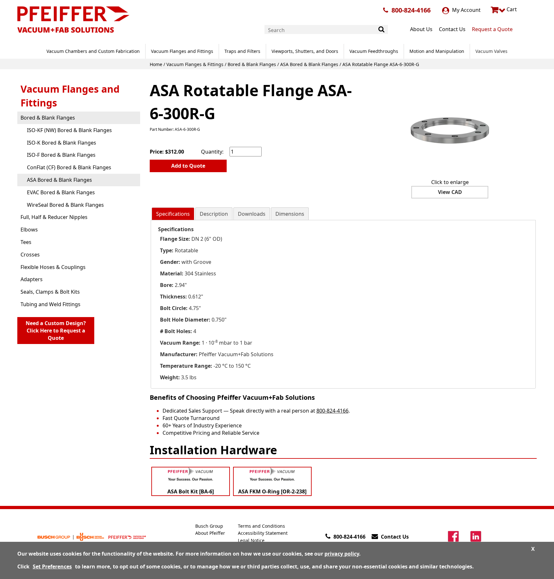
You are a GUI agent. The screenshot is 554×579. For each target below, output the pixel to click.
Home (156, 64)
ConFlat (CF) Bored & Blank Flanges (69, 167)
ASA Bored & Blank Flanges (309, 64)
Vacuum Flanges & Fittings (194, 64)
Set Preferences (52, 566)
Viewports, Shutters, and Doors (305, 51)
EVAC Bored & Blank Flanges (61, 192)
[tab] (173, 214)
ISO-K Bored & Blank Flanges (61, 142)
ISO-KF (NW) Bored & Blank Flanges (69, 130)
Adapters (32, 279)
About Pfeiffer (210, 533)
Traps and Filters (242, 51)
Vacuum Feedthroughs (373, 51)
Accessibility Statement (263, 533)
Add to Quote (188, 165)
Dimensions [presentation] (289, 213)
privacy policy (341, 553)
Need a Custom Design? (56, 330)
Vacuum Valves (491, 51)
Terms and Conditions (261, 526)
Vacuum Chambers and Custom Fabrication (93, 51)
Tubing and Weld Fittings (50, 304)
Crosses (30, 254)
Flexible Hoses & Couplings (53, 267)
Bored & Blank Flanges (252, 64)
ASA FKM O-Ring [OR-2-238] (272, 491)
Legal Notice (251, 540)
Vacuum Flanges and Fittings (182, 51)
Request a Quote (492, 29)
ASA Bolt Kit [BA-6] (190, 491)
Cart (511, 9)
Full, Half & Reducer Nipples (54, 217)
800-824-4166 (411, 10)
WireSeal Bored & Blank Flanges (65, 204)
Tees (26, 242)
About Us (421, 29)
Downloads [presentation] (251, 213)
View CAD (450, 192)
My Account (466, 9)
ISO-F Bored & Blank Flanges (61, 154)
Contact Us (452, 29)
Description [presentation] (214, 213)
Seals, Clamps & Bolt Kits (50, 291)
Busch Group (209, 526)
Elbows (29, 229)
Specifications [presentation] (173, 213)
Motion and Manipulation (436, 51)
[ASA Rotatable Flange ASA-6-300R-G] (450, 125)
